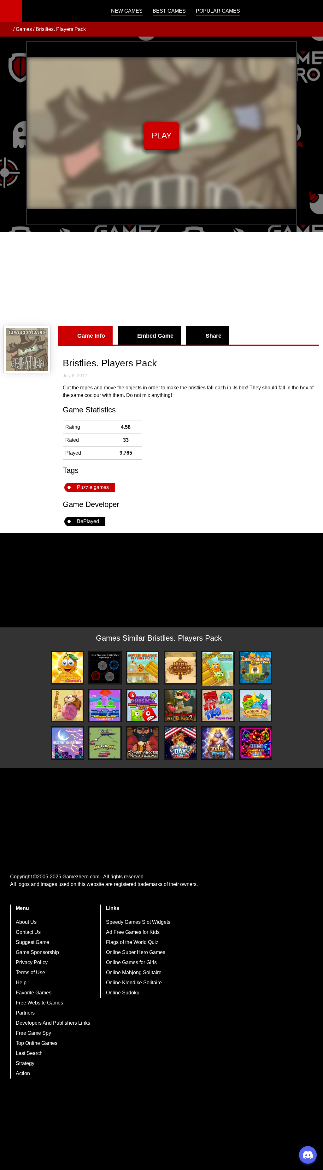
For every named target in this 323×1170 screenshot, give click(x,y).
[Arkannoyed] (105, 743)
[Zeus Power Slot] (218, 743)
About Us (26, 922)
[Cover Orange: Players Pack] (218, 669)
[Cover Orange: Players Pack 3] (142, 667)
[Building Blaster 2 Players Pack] (180, 705)
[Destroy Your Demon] (67, 743)
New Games (127, 11)
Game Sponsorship (37, 952)
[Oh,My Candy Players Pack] (67, 705)
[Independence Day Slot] (180, 743)
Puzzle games (93, 487)
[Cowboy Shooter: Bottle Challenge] (142, 743)
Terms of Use (30, 972)
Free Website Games (39, 1002)
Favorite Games (33, 992)
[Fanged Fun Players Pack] (255, 705)
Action (23, 1073)
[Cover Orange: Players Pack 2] (67, 667)
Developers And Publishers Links (53, 1023)
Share (213, 336)
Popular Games (218, 11)
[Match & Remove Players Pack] (105, 705)
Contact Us (28, 932)
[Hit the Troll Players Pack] (218, 705)
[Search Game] (313, 12)
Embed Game (155, 336)
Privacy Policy (32, 962)
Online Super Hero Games (135, 952)
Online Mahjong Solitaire (134, 972)
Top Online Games (36, 1043)
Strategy (25, 1063)
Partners (25, 1013)
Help (21, 982)
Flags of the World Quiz (132, 942)
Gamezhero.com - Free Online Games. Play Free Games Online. (61, 11)
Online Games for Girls (131, 962)
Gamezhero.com (80, 876)
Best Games (169, 11)
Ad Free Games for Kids (133, 932)
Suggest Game (32, 942)
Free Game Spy (33, 1033)
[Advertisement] (161, 279)
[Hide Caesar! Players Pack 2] (180, 667)
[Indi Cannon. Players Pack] (255, 667)
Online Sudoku (122, 992)
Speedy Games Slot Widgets (138, 922)
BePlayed (88, 521)
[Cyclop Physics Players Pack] (142, 705)
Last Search (29, 1053)
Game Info (91, 336)
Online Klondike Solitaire (134, 982)
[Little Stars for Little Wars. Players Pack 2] (105, 667)
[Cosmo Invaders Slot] (255, 743)
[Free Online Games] (7, 29)
